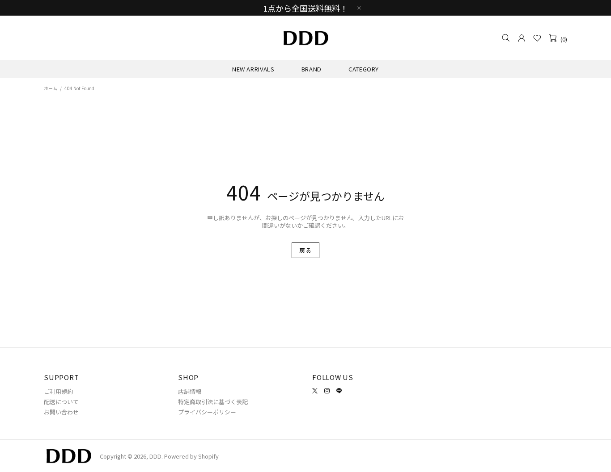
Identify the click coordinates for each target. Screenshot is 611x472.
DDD (305, 38)
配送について (61, 401)
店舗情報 (189, 391)
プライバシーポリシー (207, 412)
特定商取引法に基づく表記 (213, 401)
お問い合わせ (61, 412)
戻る (305, 250)
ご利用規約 (58, 391)
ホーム (50, 88)
